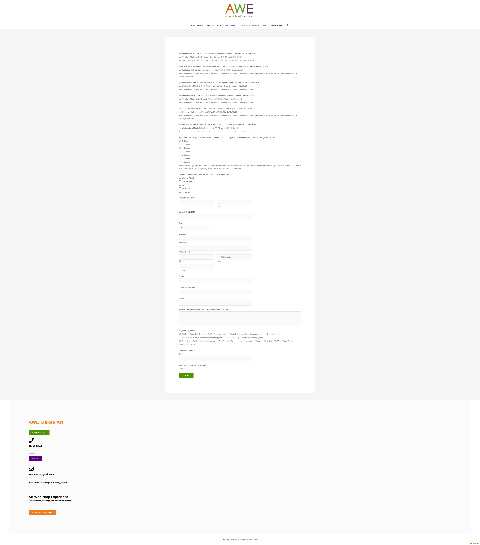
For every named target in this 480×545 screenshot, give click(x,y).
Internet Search (188, 181)
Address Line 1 (184, 243)
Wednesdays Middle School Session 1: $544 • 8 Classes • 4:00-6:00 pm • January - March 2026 (219, 82)
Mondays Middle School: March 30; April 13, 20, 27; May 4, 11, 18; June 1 (212, 99)
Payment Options (187, 331)
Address (183, 234)
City (180, 261)
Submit (186, 376)
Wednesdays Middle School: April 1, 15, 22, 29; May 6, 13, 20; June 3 (210, 128)
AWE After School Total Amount (192, 365)
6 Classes (186, 158)
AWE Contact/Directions (273, 25)
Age (180, 223)
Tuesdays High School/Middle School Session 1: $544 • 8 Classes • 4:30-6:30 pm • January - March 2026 (223, 66)
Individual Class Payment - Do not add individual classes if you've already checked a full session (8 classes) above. (228, 137)
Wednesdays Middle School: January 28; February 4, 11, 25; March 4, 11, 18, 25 (214, 86)
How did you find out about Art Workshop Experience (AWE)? (205, 174)
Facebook (186, 188)
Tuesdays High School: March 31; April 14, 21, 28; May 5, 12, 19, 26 (209, 112)
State (219, 261)
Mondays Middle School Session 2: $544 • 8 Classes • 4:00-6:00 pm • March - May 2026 (216, 95)
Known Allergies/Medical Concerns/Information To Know (203, 310)
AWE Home (196, 25)
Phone (182, 276)
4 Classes (186, 151)
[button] (287, 25)
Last (218, 206)
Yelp (184, 185)
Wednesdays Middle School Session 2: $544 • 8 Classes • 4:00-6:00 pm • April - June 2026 (217, 124)
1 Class (185, 141)
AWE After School (249, 25)
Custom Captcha (187, 351)
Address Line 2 (184, 252)
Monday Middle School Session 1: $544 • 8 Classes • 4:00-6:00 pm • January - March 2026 (217, 53)
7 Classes (186, 162)
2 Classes (186, 144)
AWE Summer (213, 25)
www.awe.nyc (66, 501)
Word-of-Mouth (188, 178)
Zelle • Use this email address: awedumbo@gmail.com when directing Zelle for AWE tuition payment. (223, 338)
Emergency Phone (187, 287)
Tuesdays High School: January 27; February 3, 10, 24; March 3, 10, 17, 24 (212, 70)
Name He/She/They (187, 198)
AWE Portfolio (230, 25)
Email (182, 298)
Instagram (186, 192)
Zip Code (182, 270)
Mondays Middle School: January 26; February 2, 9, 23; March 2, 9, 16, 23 (212, 57)
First (180, 206)
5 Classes (186, 155)
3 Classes (186, 148)
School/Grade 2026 (187, 212)
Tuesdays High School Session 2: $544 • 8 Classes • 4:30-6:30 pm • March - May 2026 (215, 108)
